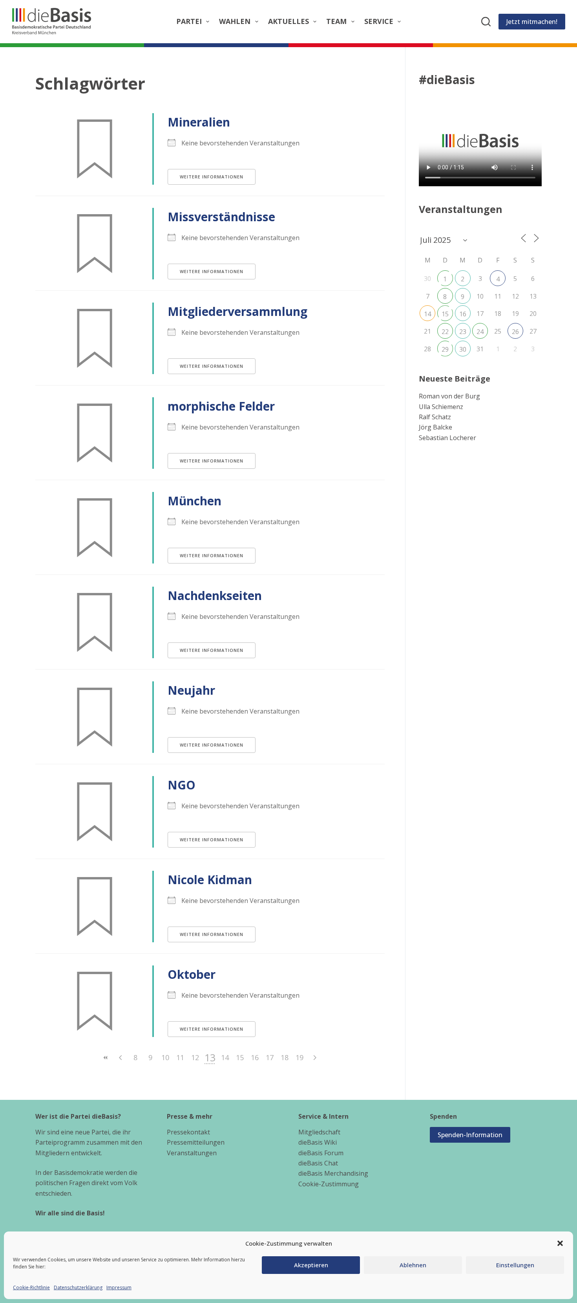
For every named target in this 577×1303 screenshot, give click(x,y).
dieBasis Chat (318, 1163)
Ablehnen (413, 1265)
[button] (560, 1243)
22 (445, 331)
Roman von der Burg (449, 396)
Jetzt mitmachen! (531, 21)
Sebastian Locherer (447, 437)
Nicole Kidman (210, 880)
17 (270, 1057)
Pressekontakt (188, 1132)
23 (462, 331)
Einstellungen (515, 1265)
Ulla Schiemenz (441, 406)
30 (462, 349)
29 (445, 349)
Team (336, 21)
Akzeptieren (311, 1265)
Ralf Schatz (435, 417)
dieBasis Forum (320, 1153)
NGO (181, 785)
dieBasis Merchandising (333, 1173)
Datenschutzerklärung (78, 1287)
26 (515, 331)
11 (180, 1057)
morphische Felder (221, 406)
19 (299, 1057)
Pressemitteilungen (196, 1142)
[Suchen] (486, 21)
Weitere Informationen (211, 177)
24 (480, 331)
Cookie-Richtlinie (31, 1287)
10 (165, 1057)
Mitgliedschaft (319, 1132)
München (194, 501)
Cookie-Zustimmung (328, 1184)
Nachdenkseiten (215, 595)
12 (195, 1057)
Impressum (118, 1287)
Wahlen (234, 21)
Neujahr (191, 690)
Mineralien (199, 122)
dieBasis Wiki (317, 1142)
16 (255, 1057)
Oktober (191, 974)
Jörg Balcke (435, 427)
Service (378, 21)
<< (105, 1058)
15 (240, 1057)
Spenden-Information (470, 1134)
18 (284, 1057)
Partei (189, 21)
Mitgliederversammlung (237, 311)
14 (225, 1057)
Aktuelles (288, 21)
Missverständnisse (221, 217)
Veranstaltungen (192, 1153)
